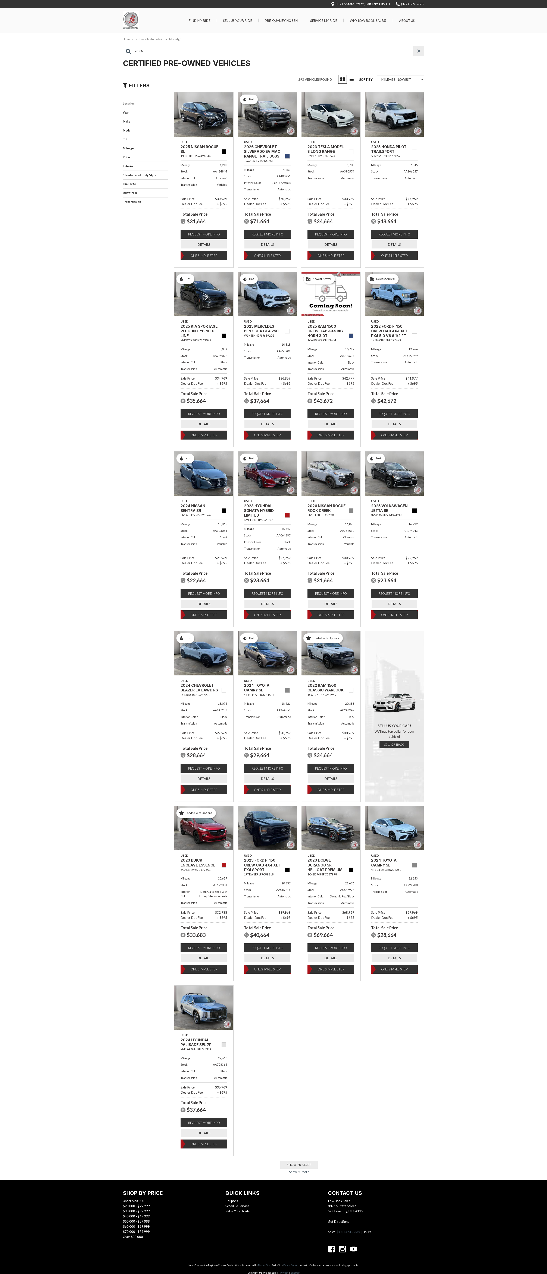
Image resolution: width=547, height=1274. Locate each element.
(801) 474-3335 (348, 1232)
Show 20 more (299, 1165)
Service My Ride (323, 20)
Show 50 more (299, 1172)
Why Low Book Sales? (368, 20)
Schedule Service (237, 1206)
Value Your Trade (237, 1211)
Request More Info (204, 234)
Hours (366, 1232)
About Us (407, 20)
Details (203, 244)
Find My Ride (199, 20)
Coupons (231, 1201)
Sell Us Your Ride (237, 20)
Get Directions (338, 1221)
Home (127, 39)
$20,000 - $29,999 (136, 1206)
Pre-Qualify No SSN (281, 20)
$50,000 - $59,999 (136, 1221)
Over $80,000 (133, 1237)
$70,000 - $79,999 (136, 1231)
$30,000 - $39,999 (136, 1211)
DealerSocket (290, 1265)
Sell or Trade (394, 744)
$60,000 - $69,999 (136, 1226)
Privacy (284, 1272)
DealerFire (264, 1265)
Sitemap (295, 1272)
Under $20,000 (133, 1201)
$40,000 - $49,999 (136, 1216)
